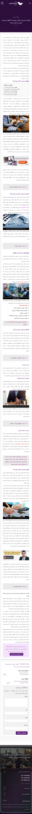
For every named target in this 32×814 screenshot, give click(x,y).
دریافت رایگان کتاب (16, 809)
